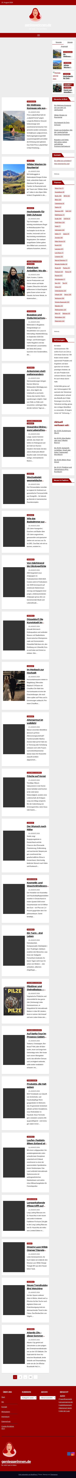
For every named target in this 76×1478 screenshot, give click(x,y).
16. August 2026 (34, 833)
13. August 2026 (34, 1254)
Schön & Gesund (32, 879)
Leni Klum (59, 253)
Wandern (59, 306)
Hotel (57, 226)
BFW (67, 196)
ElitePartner (59, 215)
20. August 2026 (34, 434)
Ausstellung (59, 192)
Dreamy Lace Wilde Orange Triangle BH (37, 1250)
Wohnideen (60, 317)
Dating (58, 207)
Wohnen (66, 313)
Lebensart (67, 73)
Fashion (29, 1243)
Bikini (58, 199)
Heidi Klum (60, 222)
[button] (73, 35)
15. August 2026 (34, 993)
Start (3, 1397)
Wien (57, 313)
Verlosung (59, 298)
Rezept (58, 275)
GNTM (67, 218)
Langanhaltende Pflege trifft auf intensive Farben (36, 1205)
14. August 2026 (34, 1147)
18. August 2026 (34, 626)
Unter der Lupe (64, 1411)
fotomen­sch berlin (65, 1408)
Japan (66, 234)
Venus (67, 294)
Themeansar (53, 1474)
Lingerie (59, 256)
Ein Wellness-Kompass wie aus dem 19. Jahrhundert (62, 108)
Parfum (66, 268)
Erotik (58, 218)
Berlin (58, 196)
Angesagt (64, 46)
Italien (58, 234)
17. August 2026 (34, 727)
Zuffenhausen (68, 52)
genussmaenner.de (66, 1402)
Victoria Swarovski (62, 302)
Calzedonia (59, 203)
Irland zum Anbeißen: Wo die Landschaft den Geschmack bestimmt (63, 132)
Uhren (58, 287)
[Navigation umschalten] (38, 35)
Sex (57, 283)
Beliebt (70, 42)
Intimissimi (59, 230)
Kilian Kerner (60, 241)
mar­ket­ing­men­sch (65, 1405)
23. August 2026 (34, 112)
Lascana (59, 249)
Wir (2, 1402)
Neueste (59, 42)
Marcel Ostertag (61, 260)
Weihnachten (60, 309)
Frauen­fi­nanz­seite (65, 1399)
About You (59, 188)
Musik (58, 268)
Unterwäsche (60, 290)
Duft (68, 211)
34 (30, 1377)
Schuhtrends (60, 279)
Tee (65, 283)
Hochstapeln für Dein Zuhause (68, 78)
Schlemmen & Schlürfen (68, 85)
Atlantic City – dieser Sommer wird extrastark (35, 1335)
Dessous (59, 211)
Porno (68, 272)
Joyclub (59, 237)
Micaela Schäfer (61, 264)
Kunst (58, 245)
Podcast (59, 272)
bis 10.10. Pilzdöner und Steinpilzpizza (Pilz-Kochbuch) (63, 469)
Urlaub (58, 294)
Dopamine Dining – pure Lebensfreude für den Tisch (37, 430)
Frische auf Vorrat (36, 776)
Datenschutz (5, 1421)
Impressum (5, 1417)
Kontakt (4, 1407)
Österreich (59, 321)
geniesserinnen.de (38, 25)
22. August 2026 (34, 218)
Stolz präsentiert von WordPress (28, 1474)
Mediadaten (5, 1412)
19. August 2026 (34, 525)
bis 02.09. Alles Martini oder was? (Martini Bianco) (62, 440)
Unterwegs (67, 62)
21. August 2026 (34, 322)
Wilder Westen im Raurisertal (68, 67)
